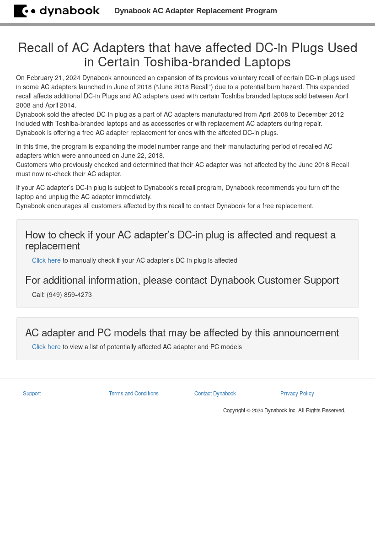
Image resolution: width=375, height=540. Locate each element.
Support (32, 393)
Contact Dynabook (215, 393)
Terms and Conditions (134, 393)
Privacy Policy (297, 393)
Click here (46, 260)
